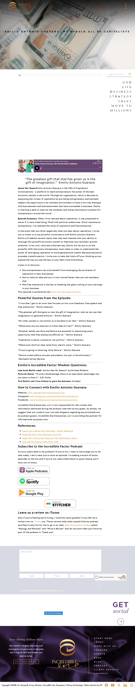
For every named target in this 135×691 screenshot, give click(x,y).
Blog (98, 662)
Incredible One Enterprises (54, 685)
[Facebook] (106, 685)
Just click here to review (77, 525)
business (121, 91)
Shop (98, 658)
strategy (120, 96)
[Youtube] (112, 685)
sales (125, 101)
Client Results (106, 669)
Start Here (103, 638)
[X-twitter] (119, 685)
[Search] (129, 74)
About (99, 642)
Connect (101, 673)
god (127, 82)
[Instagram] (131, 685)
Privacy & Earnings (74, 685)
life (127, 87)
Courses (101, 650)
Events (100, 654)
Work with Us (105, 646)
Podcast (101, 665)
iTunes (37, 521)
